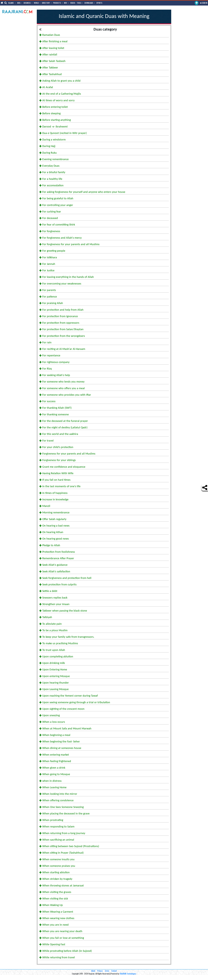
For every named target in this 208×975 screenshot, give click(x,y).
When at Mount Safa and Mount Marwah (66, 728)
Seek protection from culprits (59, 584)
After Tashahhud (52, 74)
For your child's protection (57, 447)
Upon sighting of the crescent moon (63, 709)
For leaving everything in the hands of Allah (68, 277)
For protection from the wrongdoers (63, 336)
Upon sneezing (51, 715)
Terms (107, 970)
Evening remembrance (55, 159)
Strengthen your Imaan (55, 604)
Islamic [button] (11, 2)
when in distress (52, 781)
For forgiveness (51, 231)
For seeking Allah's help (56, 375)
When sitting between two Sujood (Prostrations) (70, 846)
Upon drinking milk (53, 663)
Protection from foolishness (58, 552)
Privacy (100, 970)
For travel (48, 440)
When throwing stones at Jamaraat (63, 885)
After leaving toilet (53, 48)
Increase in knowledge (55, 499)
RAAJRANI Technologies (128, 973)
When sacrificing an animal (58, 839)
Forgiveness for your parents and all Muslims (68, 453)
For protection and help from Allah (62, 310)
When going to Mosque (56, 774)
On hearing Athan (52, 532)
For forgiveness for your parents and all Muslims (70, 244)
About (93, 970)
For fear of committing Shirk (58, 224)
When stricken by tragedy (57, 879)
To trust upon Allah (53, 650)
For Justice (48, 270)
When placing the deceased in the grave (66, 813)
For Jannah (48, 264)
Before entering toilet (55, 107)
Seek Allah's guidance (54, 565)
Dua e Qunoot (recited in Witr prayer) (64, 133)
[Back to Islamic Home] (40, 29)
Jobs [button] (19, 2)
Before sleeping (51, 113)
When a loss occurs (53, 722)
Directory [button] (46, 2)
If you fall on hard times (56, 480)
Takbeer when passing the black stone (64, 610)
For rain (47, 342)
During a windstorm (54, 139)
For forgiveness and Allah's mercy (62, 238)
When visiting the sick (55, 898)
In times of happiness (54, 493)
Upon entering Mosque (56, 676)
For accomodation (53, 185)
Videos (72, 2)
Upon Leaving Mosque (55, 689)
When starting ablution (56, 872)
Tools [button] (79, 2)
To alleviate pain (52, 624)
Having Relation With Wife (57, 473)
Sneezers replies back (54, 597)
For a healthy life (52, 179)
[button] (197, 3)
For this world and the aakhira (60, 434)
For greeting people (53, 251)
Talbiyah (47, 617)
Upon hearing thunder (55, 682)
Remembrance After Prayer (58, 558)
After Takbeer (50, 67)
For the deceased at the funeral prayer (65, 421)
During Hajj (48, 146)
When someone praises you (58, 866)
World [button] (36, 2)
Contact (114, 970)
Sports (99, 2)
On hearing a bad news (55, 525)
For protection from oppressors (60, 323)
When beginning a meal (56, 735)
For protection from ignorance (60, 316)
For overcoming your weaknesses (61, 283)
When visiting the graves (56, 892)
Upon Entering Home (54, 669)
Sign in (204, 2)
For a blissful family (53, 172)
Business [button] (27, 2)
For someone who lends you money (63, 381)
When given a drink (53, 767)
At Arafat (47, 87)
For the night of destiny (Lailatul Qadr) (64, 427)
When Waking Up (52, 905)
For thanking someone (55, 414)
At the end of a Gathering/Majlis (61, 94)
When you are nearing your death (62, 931)
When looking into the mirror (59, 794)
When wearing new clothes (58, 918)
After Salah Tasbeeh (54, 61)
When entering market (55, 754)
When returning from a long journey (63, 833)
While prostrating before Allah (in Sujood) (67, 951)
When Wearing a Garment (57, 911)
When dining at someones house (61, 748)
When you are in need (55, 925)
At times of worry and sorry (58, 100)
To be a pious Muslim (54, 630)
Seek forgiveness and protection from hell (66, 578)
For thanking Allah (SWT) (57, 408)
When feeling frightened (56, 761)
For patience (49, 296)
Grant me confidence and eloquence (63, 467)
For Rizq (47, 368)
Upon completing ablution (57, 656)
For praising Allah (52, 303)
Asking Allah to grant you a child (61, 81)
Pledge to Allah (51, 545)
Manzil (46, 506)
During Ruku (49, 153)
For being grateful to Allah (57, 198)
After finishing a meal (54, 41)
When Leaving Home (54, 787)
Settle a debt (49, 591)
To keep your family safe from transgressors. (68, 637)
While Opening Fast (53, 944)
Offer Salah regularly (54, 519)
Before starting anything (56, 120)
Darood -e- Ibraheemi (55, 126)
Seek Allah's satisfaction (56, 571)
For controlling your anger (57, 205)
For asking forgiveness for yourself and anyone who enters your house (83, 192)
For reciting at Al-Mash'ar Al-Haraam (63, 349)
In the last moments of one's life (61, 486)
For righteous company (55, 362)
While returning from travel (58, 957)
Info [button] (65, 2)
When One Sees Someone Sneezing (63, 807)
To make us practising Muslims (60, 643)
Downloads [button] (89, 2)
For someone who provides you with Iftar (66, 395)
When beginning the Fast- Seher (61, 741)
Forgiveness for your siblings (59, 460)
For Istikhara (49, 257)
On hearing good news (55, 538)
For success (48, 401)
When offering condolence (58, 800)
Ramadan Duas (51, 35)
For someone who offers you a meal (63, 388)
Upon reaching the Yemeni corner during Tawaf (70, 695)
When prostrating (52, 820)
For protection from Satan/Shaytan (62, 329)
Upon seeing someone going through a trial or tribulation (76, 702)
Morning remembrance (55, 512)
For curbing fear (51, 211)
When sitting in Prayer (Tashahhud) (63, 852)
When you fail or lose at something (63, 938)
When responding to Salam (58, 826)
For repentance (51, 355)
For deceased (50, 218)
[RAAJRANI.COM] (17, 11)
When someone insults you (58, 859)
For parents (49, 290)
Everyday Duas (50, 166)
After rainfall (49, 54)
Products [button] (57, 2)
